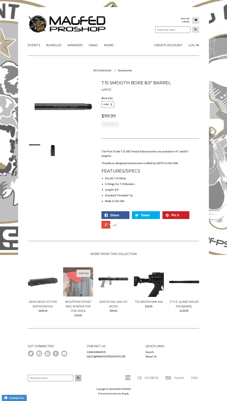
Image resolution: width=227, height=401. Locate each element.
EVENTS (34, 45)
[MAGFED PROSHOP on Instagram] (48, 354)
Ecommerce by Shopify (118, 393)
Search (150, 352)
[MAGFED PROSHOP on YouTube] (64, 354)
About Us (151, 356)
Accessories (125, 70)
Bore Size (107, 98)
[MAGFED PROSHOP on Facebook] (39, 354)
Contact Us (15, 397)
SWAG (93, 45)
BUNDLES (54, 45)
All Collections (102, 70)
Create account (168, 45)
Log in (194, 45)
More (109, 45)
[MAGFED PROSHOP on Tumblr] (56, 354)
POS (100, 393)
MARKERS (75, 45)
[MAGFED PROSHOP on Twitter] (31, 354)
